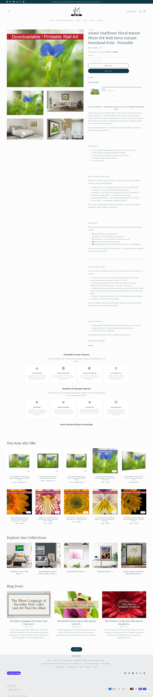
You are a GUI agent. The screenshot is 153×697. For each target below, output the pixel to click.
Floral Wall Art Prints (75, 571)
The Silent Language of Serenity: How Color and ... (29, 622)
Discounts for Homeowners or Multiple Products (89, 660)
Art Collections (67, 660)
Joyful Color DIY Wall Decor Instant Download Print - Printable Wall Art (76, 518)
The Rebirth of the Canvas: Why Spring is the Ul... (76, 622)
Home (55, 660)
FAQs (80, 667)
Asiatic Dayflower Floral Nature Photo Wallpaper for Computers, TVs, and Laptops (105, 478)
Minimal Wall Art (104, 571)
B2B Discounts (77, 663)
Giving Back (87, 667)
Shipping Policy (60, 667)
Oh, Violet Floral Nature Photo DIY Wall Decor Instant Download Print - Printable (105, 519)
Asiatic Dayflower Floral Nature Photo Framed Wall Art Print (48, 477)
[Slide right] (120, 101)
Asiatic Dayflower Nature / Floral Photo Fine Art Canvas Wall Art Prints (133, 478)
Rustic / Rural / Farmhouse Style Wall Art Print (133, 572)
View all (76, 649)
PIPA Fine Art (13, 696)
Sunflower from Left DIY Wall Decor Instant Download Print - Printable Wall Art (134, 519)
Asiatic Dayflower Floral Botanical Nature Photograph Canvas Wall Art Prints (122, 87)
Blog (60, 660)
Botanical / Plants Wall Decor (19, 572)
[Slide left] (112, 101)
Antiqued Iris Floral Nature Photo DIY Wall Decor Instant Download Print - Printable (48, 519)
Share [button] (91, 77)
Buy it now (108, 71)
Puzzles (95, 667)
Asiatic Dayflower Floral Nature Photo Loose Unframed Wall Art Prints (76, 478)
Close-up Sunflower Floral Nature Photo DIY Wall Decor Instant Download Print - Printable (19, 519)
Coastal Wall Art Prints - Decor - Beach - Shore (48, 572)
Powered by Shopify (22, 696)
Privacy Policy (106, 663)
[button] (9, 11)
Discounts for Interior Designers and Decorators (56, 663)
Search (50, 660)
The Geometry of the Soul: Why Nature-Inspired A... (124, 622)
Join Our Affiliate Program (91, 663)
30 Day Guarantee (72, 667)
